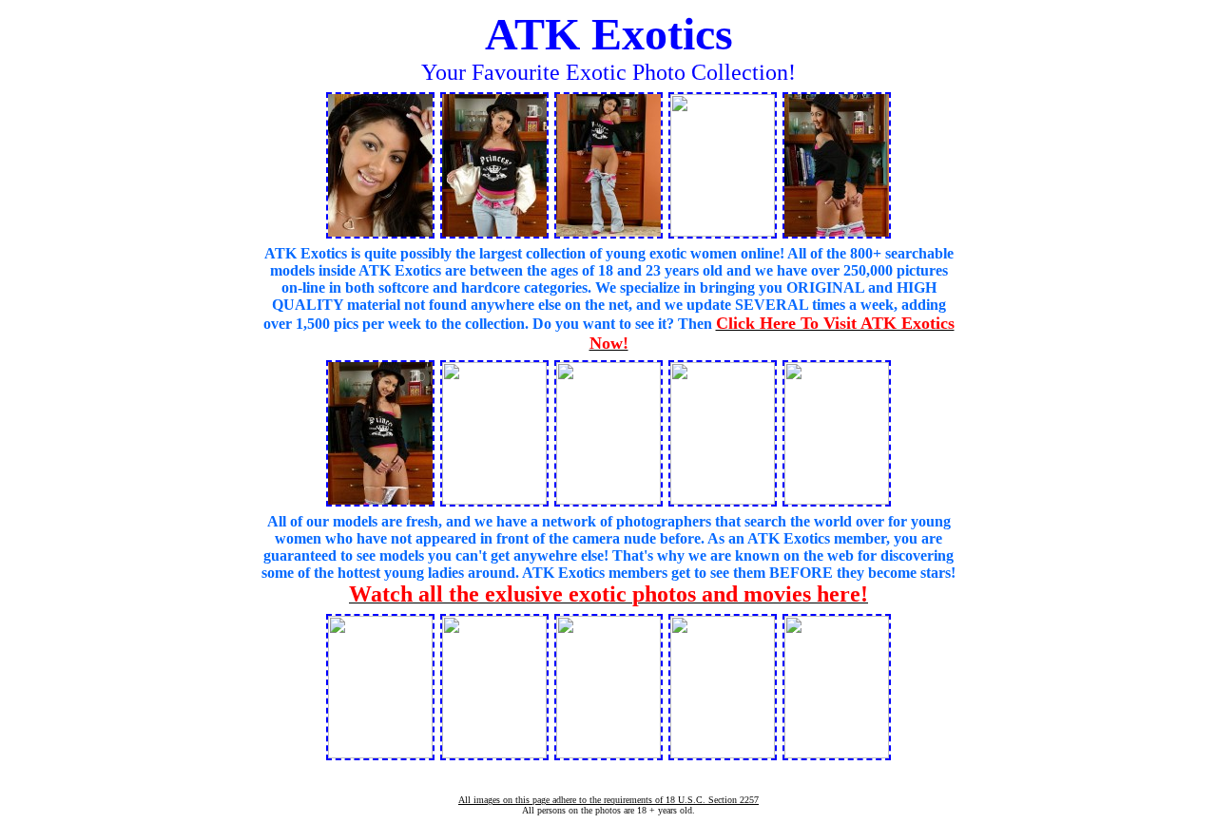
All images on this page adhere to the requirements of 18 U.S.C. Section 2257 (608, 799)
